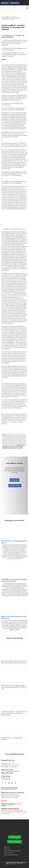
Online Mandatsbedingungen (11, 854)
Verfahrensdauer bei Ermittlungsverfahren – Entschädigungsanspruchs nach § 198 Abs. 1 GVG (13, 687)
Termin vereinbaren (14, 841)
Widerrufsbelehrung (9, 853)
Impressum (7, 847)
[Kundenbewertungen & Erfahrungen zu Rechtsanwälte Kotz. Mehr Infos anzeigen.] (14, 832)
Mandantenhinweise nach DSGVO (12, 851)
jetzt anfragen (14, 480)
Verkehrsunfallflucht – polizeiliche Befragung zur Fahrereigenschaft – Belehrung (13, 27)
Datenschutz (7, 849)
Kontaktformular (15, 837)
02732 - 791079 (16, 485)
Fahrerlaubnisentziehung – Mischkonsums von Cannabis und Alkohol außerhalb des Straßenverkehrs (14, 713)
